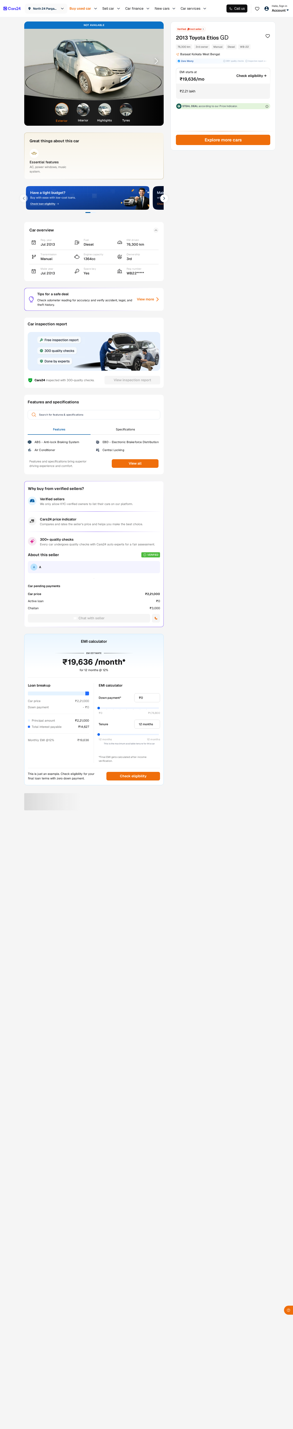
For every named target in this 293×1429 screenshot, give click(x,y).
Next (154, 60)
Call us (239, 8)
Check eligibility (133, 776)
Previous (33, 60)
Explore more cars (223, 140)
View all (135, 463)
